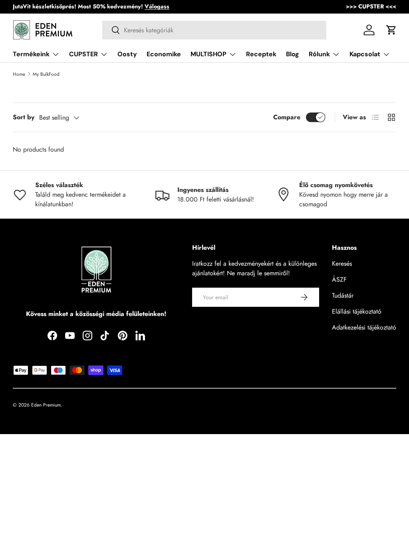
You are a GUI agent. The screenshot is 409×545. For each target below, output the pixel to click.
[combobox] (214, 30)
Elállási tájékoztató (356, 311)
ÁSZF (339, 279)
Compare (286, 117)
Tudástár (342, 295)
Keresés (342, 263)
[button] (391, 30)
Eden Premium (46, 405)
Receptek (261, 54)
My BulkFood (46, 74)
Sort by (23, 117)
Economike (164, 54)
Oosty (127, 54)
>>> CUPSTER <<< (371, 6)
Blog (292, 54)
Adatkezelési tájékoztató (364, 327)
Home (19, 74)
